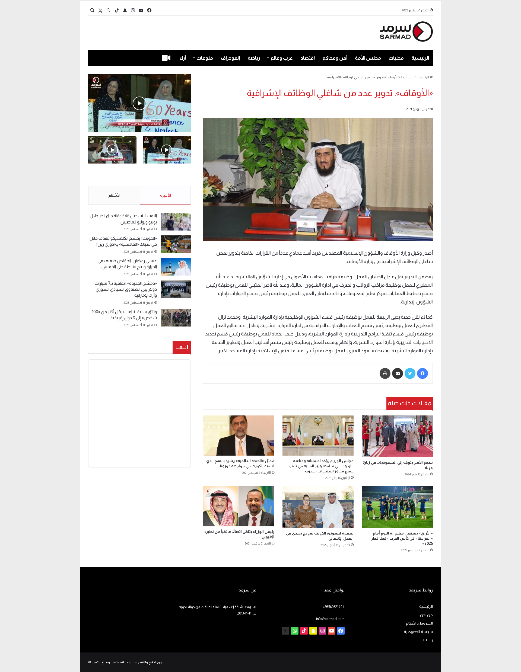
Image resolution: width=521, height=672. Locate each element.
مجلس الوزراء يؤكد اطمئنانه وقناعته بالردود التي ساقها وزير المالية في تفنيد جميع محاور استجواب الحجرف (321, 466)
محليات (396, 58)
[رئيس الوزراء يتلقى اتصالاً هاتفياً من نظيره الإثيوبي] (238, 506)
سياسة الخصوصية (418, 632)
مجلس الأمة (368, 58)
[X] (100, 10)
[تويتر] (410, 373)
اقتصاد (308, 58)
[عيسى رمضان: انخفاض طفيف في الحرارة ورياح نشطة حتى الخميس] (176, 267)
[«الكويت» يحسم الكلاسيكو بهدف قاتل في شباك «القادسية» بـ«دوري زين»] (176, 244)
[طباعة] (385, 373)
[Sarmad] (406, 31)
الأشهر (114, 195)
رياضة (254, 58)
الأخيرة (165, 195)
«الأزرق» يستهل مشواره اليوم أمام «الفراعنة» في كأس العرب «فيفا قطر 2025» (402, 538)
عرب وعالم (282, 58)
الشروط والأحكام (419, 623)
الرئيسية (420, 58)
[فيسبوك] (422, 373)
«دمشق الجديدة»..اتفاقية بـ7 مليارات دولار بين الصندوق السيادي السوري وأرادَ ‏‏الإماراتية (126, 289)
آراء (183, 58)
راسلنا (428, 640)
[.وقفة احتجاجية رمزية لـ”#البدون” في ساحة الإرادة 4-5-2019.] (139, 103)
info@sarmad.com (330, 619)
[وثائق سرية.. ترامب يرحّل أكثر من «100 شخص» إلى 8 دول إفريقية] (176, 318)
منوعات (204, 58)
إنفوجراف (230, 58)
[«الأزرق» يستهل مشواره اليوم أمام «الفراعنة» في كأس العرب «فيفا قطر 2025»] (397, 507)
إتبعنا (181, 346)
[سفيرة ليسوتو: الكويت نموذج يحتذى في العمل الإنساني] (318, 507)
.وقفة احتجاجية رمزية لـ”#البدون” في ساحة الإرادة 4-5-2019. (167, 175)
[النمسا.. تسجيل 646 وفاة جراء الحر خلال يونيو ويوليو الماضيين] (176, 222)
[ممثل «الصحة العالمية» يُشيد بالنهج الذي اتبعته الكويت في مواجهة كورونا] (238, 435)
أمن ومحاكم (334, 58)
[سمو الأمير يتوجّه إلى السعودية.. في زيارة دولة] (397, 436)
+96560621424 (334, 607)
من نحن (426, 615)
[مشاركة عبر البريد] (397, 373)
